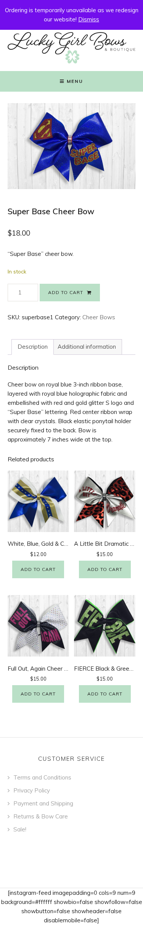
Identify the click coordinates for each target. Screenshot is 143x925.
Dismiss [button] (88, 19)
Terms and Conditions (42, 777)
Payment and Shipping (43, 803)
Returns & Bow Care (40, 816)
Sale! (19, 829)
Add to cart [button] (38, 569)
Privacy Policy (31, 790)
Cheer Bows (98, 317)
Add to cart (65, 292)
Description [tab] (33, 346)
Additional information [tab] (87, 346)
